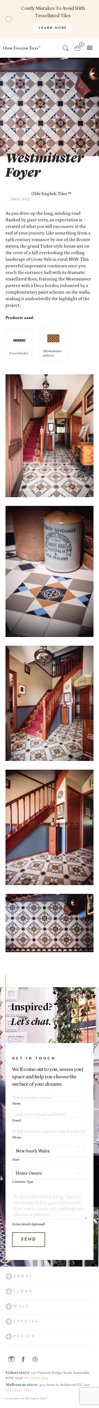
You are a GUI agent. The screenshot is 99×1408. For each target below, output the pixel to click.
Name (16, 1103)
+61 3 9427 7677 (19, 1390)
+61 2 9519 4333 (35, 1378)
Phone (16, 1137)
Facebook (24, 1359)
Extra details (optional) (28, 1224)
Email (16, 1120)
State (16, 1159)
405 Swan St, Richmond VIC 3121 (64, 1385)
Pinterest (36, 1359)
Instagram (13, 1359)
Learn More (53, 28)
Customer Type (22, 1182)
